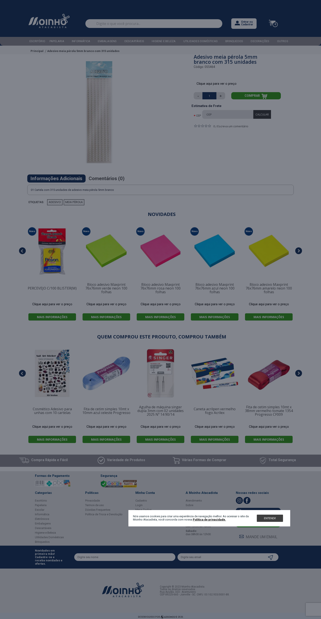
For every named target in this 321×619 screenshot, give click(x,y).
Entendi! (270, 518)
